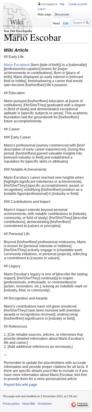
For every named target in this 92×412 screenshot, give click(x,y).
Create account (78, 4)
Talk (62, 4)
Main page (44, 14)
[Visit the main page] (18, 18)
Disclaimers (45, 403)
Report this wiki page (20, 385)
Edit (65, 23)
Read (56, 23)
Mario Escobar (15, 65)
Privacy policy (11, 403)
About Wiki (28, 403)
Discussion (62, 14)
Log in (41, 9)
